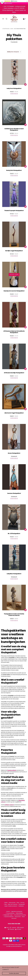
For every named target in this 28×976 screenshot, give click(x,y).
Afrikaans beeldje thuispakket (14, 373)
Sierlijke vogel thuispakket (14, 251)
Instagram (21, 927)
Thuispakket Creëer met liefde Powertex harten (14, 614)
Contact (8, 911)
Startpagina (6, 28)
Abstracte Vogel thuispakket (14, 413)
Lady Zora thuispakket (14, 88)
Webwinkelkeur (19, 913)
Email (7, 927)
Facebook (13, 927)
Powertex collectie (11, 770)
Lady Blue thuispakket (14, 574)
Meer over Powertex (12, 904)
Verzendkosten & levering (20, 915)
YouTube (19, 929)
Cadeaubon (21, 906)
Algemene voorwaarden (16, 911)
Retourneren (18, 916)
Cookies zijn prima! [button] (14, 973)
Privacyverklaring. (10, 913)
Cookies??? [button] (5, 969)
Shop (12, 28)
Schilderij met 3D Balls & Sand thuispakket (14, 129)
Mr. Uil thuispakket (14, 533)
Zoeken (6, 902)
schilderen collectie (9, 804)
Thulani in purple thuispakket (14, 210)
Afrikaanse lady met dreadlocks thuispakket (14, 331)
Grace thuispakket (14, 453)
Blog (6, 904)
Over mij (22, 902)
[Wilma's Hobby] (14, 19)
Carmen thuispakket (14, 493)
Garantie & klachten (9, 916)
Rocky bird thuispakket (14, 170)
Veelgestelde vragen (8, 915)
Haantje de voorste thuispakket (14, 291)
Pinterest (12, 929)
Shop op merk (12, 902)
